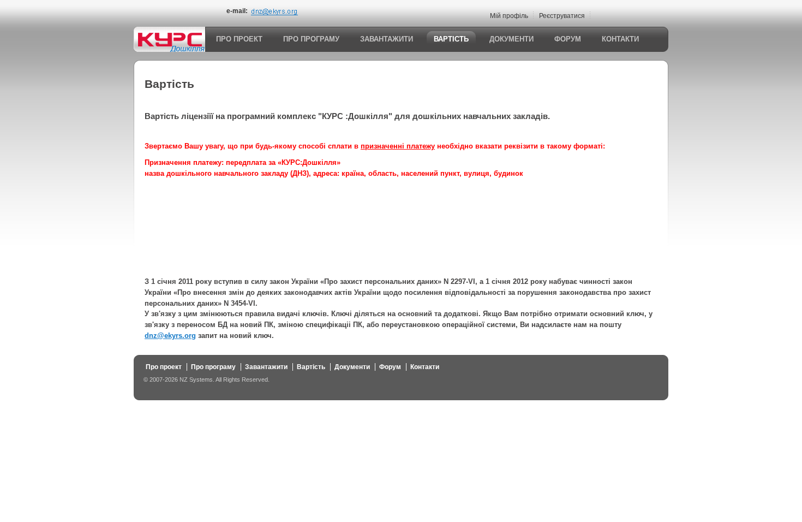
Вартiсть (451, 39)
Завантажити (386, 39)
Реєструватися (562, 16)
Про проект (239, 39)
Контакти (620, 39)
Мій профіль (509, 16)
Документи (511, 39)
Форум (567, 39)
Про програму (311, 39)
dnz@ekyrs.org (170, 335)
